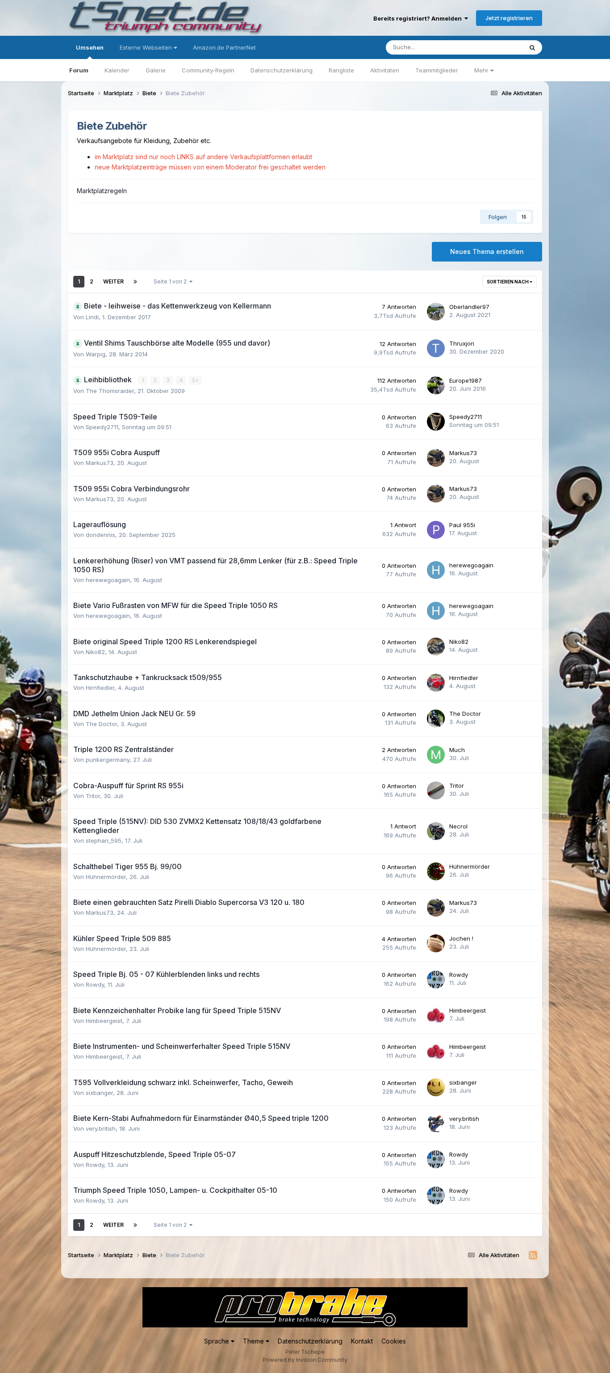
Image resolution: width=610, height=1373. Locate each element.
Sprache (217, 1341)
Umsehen (90, 47)
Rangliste (341, 70)
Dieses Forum (492, 47)
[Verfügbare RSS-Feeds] (533, 1255)
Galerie (156, 70)
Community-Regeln (208, 70)
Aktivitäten (384, 70)
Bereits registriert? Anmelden (418, 18)
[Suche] (532, 47)
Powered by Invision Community (305, 1359)
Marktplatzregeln (102, 190)
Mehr (482, 70)
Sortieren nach (508, 281)
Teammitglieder (436, 70)
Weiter (113, 281)
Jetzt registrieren (509, 17)
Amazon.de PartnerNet (224, 47)
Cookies (393, 1341)
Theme (254, 1341)
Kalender (117, 70)
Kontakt (362, 1341)
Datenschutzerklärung (282, 70)
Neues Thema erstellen (487, 251)
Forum (78, 70)
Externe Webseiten (147, 47)
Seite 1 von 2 (171, 281)
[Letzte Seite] (135, 281)
